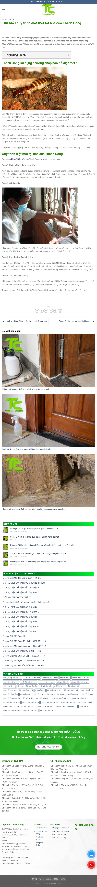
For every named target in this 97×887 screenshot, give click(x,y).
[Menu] (3, 9)
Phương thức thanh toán (60, 828)
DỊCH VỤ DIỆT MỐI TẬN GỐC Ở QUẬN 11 (21, 631)
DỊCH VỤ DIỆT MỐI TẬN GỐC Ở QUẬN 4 (20, 592)
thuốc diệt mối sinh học (11, 710)
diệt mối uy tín (28, 698)
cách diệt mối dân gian (80, 678)
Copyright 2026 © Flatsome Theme (48, 884)
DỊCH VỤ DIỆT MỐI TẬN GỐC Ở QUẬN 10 (21, 626)
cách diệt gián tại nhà (50, 678)
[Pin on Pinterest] (55, 311)
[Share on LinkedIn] (60, 311)
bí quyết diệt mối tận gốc (12, 678)
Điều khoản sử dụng (59, 834)
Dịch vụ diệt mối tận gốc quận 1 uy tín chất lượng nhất (26, 602)
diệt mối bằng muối (26, 690)
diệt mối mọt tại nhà (54, 690)
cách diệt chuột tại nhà (32, 678)
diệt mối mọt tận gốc (71, 690)
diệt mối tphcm (25, 694)
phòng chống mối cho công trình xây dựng (18, 706)
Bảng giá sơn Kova (21, 795)
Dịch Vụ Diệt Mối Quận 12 (14, 636)
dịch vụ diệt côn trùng (60, 698)
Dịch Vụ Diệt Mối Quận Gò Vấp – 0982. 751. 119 (24, 656)
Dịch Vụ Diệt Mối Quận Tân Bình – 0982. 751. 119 (24, 641)
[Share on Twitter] (46, 311)
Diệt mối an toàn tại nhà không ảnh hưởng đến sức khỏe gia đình (38, 562)
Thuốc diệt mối (41, 828)
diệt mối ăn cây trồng (42, 698)
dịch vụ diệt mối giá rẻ (78, 698)
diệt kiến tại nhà (59, 686)
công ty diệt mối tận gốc (79, 682)
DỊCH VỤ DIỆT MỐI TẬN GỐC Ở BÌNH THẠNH (22, 651)
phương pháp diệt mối (45, 706)
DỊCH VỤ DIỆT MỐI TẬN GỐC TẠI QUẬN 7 (21, 612)
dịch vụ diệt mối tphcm (11, 702)
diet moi (20, 686)
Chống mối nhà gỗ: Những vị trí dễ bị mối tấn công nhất (26, 389)
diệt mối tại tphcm (72, 694)
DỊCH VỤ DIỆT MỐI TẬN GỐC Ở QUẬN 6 (20, 607)
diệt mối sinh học (87, 690)
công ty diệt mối (63, 682)
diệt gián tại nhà (31, 686)
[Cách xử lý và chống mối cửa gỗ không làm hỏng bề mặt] (48, 420)
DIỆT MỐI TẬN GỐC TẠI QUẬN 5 (17, 597)
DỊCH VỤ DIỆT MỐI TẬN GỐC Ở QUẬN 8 (20, 617)
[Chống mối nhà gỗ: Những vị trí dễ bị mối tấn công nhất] (48, 360)
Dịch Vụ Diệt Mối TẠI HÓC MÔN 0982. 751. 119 (23, 665)
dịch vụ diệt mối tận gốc (49, 702)
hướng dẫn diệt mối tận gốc (71, 702)
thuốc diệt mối (84, 706)
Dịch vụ (5, 19)
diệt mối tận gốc (87, 694)
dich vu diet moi (9, 686)
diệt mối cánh (40, 690)
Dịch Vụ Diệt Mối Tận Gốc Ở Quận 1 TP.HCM (22, 578)
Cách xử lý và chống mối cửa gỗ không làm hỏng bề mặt (26, 449)
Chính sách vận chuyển (60, 831)
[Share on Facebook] (42, 311)
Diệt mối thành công (10, 694)
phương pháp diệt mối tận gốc (66, 706)
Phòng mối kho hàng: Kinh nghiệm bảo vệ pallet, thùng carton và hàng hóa (34, 509)
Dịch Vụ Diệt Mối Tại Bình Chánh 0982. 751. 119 (23, 660)
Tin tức (12, 19)
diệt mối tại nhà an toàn (55, 694)
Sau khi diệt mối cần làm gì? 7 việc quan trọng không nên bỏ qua (38, 553)
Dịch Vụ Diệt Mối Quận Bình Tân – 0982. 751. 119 (24, 646)
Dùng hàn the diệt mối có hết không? (75, 321)
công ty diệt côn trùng (47, 682)
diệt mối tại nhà (38, 694)
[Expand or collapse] (68, 55)
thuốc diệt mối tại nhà (30, 710)
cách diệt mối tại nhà (10, 682)
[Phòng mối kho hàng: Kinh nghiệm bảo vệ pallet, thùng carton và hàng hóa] (48, 480)
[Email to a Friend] (51, 311)
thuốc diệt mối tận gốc (48, 710)
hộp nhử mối (87, 702)
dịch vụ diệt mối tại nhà (30, 702)
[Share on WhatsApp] (37, 311)
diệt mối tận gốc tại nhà (11, 698)
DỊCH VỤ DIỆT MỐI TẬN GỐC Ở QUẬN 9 (20, 621)
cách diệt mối (65, 678)
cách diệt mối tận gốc (28, 682)
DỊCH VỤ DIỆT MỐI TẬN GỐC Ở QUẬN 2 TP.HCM (24, 583)
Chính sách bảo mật (59, 838)
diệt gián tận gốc (46, 686)
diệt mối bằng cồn (9, 690)
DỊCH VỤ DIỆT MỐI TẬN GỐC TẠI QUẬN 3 (21, 587)
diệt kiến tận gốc (74, 686)
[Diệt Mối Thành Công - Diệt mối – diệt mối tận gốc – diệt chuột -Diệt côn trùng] (48, 9)
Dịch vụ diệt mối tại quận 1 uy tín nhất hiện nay (26, 321)
